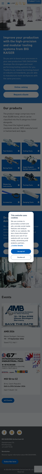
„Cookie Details (17, 245)
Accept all (21, 251)
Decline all (21, 257)
